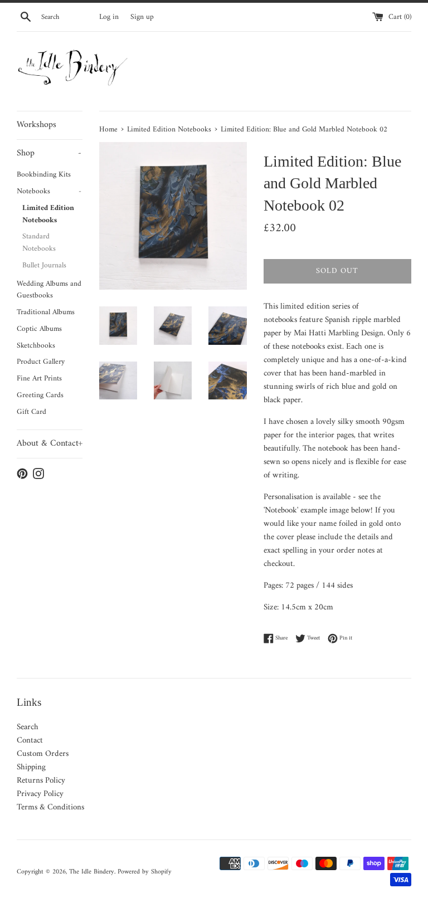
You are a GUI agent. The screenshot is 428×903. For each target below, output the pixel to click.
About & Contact (49, 443)
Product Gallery (41, 362)
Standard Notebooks (39, 243)
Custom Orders (43, 754)
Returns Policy (41, 780)
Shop (49, 153)
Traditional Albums (46, 312)
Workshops (36, 125)
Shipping (31, 767)
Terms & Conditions (50, 807)
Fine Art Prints (39, 378)
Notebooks (49, 191)
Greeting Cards (40, 395)
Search (27, 727)
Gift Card (31, 412)
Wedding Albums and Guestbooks (49, 290)
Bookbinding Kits (44, 175)
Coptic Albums (39, 329)
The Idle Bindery (91, 872)
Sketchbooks (36, 346)
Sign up (142, 17)
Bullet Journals (44, 265)
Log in (109, 17)
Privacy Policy (40, 794)
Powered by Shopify (145, 872)
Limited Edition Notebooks (48, 214)
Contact (30, 740)
